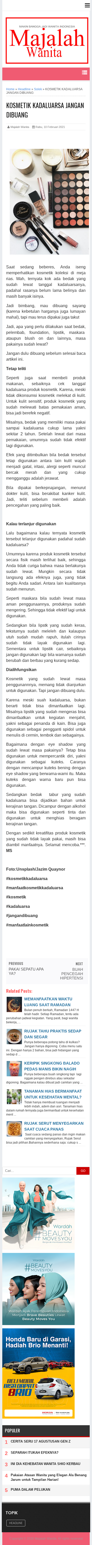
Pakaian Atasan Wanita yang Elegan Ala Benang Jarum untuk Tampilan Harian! (49, 1477)
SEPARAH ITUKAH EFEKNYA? (35, 1453)
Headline (15, 1523)
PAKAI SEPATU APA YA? (26, 971)
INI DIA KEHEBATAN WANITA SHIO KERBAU (45, 1464)
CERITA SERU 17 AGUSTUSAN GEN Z (41, 1441)
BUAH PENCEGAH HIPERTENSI (71, 973)
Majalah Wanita (45, 1538)
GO (83, 1171)
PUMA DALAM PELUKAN (30, 1489)
